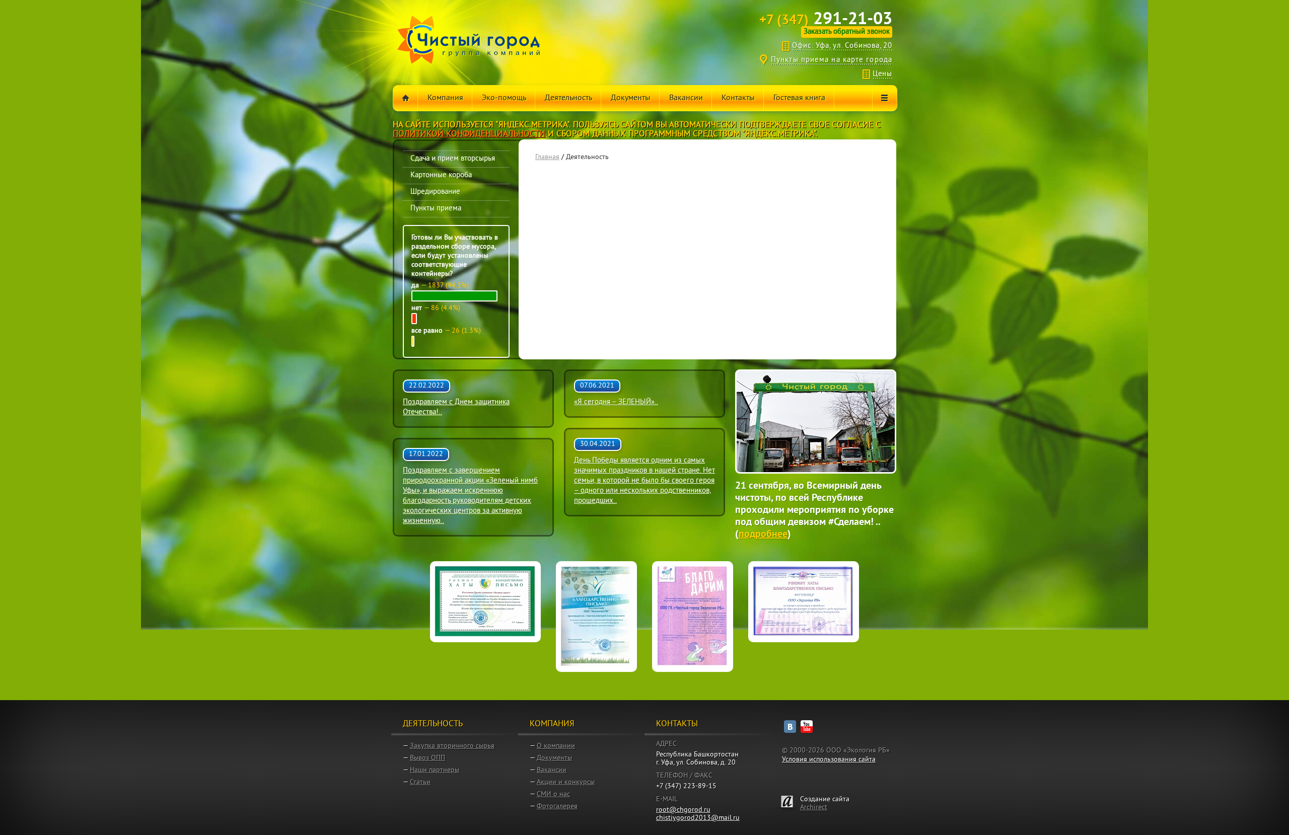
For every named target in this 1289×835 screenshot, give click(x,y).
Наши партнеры (434, 770)
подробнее (763, 534)
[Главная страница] (405, 98)
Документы (554, 758)
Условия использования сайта (829, 759)
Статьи (420, 782)
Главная (547, 157)
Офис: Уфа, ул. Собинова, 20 (842, 46)
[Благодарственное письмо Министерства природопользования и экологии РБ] (596, 616)
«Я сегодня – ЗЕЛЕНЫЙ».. (616, 402)
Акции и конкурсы (566, 782)
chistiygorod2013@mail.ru (698, 818)
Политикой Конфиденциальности (469, 134)
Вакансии (551, 770)
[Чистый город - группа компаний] (468, 40)
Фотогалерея (557, 806)
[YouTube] (807, 726)
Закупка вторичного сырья (452, 746)
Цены (882, 74)
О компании (556, 746)
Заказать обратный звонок (847, 32)
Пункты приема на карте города (831, 60)
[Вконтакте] (790, 726)
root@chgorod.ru (683, 810)
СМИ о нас (553, 794)
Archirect (813, 807)
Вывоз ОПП (427, 758)
